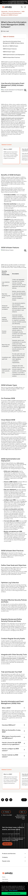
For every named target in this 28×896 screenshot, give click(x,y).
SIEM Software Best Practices (11, 57)
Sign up (6, 843)
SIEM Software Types (9, 51)
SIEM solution (20, 463)
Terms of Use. (15, 840)
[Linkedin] (6, 799)
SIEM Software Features (10, 48)
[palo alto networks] (7, 7)
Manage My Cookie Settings (14, 893)
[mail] (10, 799)
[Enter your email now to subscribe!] (14, 835)
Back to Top (24, 799)
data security (22, 407)
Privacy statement (13, 890)
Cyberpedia (4, 11)
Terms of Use (5, 881)
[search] (21, 7)
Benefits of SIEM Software (10, 46)
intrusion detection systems (9, 658)
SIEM (22, 11)
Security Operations (14, 11)
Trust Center (5, 879)
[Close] (26, 884)
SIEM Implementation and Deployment (14, 54)
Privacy (3, 877)
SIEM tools (3, 553)
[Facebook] (2, 799)
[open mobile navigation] (25, 7)
